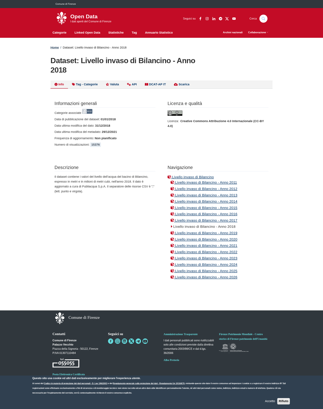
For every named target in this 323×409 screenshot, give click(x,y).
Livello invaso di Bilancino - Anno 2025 (205, 271)
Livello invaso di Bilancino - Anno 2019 (205, 233)
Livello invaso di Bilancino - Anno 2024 (205, 264)
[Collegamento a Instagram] (117, 341)
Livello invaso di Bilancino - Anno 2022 (205, 252)
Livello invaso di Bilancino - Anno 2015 (205, 208)
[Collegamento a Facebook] (110, 341)
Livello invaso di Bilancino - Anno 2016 (205, 214)
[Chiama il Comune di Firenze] (65, 363)
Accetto (270, 401)
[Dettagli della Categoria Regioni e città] (87, 113)
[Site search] (263, 19)
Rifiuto (283, 401)
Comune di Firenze (66, 4)
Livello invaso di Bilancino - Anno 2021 (205, 245)
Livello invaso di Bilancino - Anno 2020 (205, 239)
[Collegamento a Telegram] (138, 341)
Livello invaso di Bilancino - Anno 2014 (205, 201)
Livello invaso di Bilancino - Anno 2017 (205, 220)
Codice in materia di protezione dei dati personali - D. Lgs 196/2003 (75, 383)
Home (54, 47)
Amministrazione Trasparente (181, 334)
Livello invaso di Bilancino (192, 177)
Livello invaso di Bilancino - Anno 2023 (205, 258)
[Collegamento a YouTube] (145, 341)
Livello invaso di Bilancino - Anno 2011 (205, 182)
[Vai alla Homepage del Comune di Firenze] (59, 317)
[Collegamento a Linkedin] (124, 341)
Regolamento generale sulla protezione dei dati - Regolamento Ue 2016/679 (149, 383)
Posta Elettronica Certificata (68, 374)
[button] (259, 32)
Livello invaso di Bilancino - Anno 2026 (205, 277)
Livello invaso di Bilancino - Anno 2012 (205, 189)
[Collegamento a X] (131, 341)
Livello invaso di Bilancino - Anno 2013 (205, 195)
